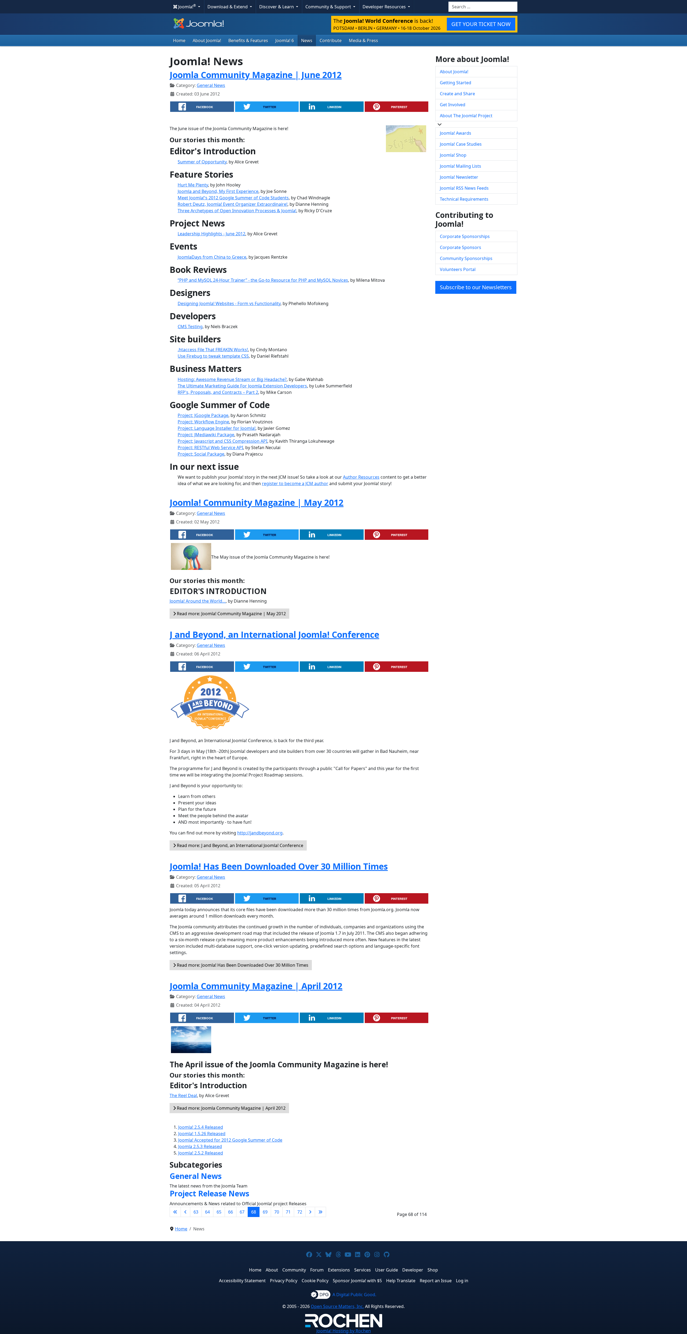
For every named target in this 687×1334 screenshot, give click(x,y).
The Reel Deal (183, 1095)
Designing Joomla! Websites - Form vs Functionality (229, 303)
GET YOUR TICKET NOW (481, 24)
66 (230, 1212)
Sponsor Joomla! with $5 (357, 1281)
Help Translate (400, 1281)
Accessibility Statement (242, 1281)
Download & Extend (228, 7)
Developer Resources (385, 7)
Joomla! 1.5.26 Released (201, 1134)
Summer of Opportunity (202, 162)
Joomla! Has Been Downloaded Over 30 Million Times (279, 866)
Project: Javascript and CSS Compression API (222, 441)
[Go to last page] (320, 1212)
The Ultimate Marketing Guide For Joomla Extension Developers (242, 386)
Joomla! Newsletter (459, 177)
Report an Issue (436, 1281)
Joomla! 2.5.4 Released (200, 1127)
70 (276, 1212)
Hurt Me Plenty (193, 185)
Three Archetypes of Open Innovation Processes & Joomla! (237, 211)
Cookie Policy (315, 1281)
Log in (462, 1281)
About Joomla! (207, 40)
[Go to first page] (175, 1212)
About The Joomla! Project (466, 116)
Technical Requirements (464, 199)
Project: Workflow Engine (203, 422)
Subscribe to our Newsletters (476, 287)
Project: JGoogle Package (203, 415)
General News (211, 85)
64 (207, 1212)
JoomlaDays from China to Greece (212, 257)
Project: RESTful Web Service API (210, 447)
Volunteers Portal (458, 269)
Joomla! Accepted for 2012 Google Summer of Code (230, 1140)
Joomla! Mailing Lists (460, 166)
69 (265, 1212)
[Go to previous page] (185, 1212)
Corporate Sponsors (460, 247)
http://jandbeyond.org (260, 833)
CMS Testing (190, 326)
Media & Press (363, 40)
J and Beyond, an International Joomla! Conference (274, 634)
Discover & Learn (277, 7)
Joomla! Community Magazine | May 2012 (257, 502)
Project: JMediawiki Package (206, 435)
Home (179, 40)
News (306, 40)
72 (299, 1212)
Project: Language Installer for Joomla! (216, 428)
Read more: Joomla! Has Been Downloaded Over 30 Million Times (242, 965)
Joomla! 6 (284, 40)
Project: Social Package (201, 454)
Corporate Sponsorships (465, 236)
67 (242, 1212)
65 (219, 1212)
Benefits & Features (248, 40)
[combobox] (482, 7)
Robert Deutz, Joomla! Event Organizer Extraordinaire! (232, 204)
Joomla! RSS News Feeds (464, 188)
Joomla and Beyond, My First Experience (218, 191)
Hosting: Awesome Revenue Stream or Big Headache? (232, 379)
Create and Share (457, 94)
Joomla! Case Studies (461, 144)
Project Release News (209, 1193)
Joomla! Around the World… (198, 601)
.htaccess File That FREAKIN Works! (213, 350)
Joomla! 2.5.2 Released (200, 1153)
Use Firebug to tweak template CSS (213, 356)
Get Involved (452, 105)
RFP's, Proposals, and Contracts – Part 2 (218, 392)
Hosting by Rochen (343, 1331)
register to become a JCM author (295, 483)
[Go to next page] (310, 1212)
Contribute (331, 40)
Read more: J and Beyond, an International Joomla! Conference (239, 845)
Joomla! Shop (453, 155)
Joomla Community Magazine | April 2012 (256, 986)
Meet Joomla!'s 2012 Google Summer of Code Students (233, 198)
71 (288, 1212)
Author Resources (361, 477)
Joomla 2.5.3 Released (200, 1146)
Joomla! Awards (455, 133)
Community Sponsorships (466, 258)
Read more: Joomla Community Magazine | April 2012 (231, 1108)
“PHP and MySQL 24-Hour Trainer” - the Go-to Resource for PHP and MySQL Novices (263, 280)
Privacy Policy (283, 1281)
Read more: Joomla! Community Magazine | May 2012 (231, 614)
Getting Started (455, 83)
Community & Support (328, 7)
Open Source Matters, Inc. (337, 1306)
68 (253, 1212)
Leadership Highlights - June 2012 (211, 234)
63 (195, 1212)
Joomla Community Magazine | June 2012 (256, 74)
